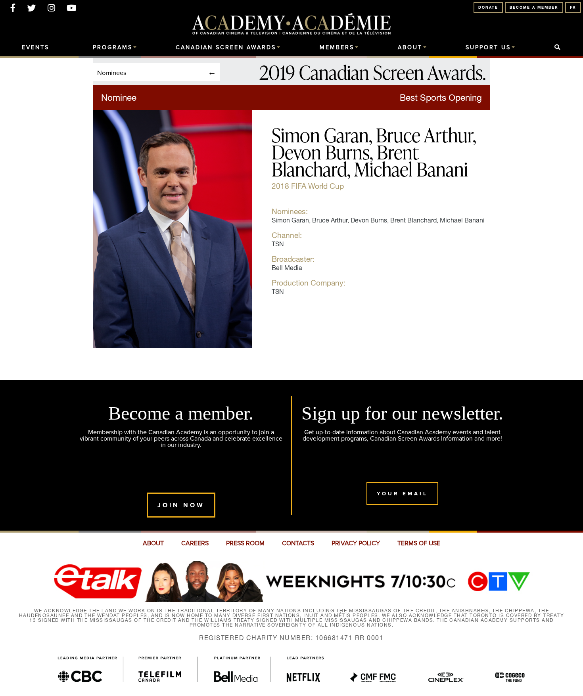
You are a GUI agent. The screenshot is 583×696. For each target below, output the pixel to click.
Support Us (488, 47)
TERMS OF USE (418, 543)
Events (35, 47)
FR (573, 7)
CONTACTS (298, 543)
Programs (112, 47)
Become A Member (534, 7)
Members (337, 47)
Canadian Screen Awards (226, 47)
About (410, 47)
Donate (488, 7)
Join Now (181, 505)
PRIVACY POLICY (356, 543)
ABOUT (153, 543)
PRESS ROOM (245, 543)
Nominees (112, 72)
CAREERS (195, 543)
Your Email (402, 493)
